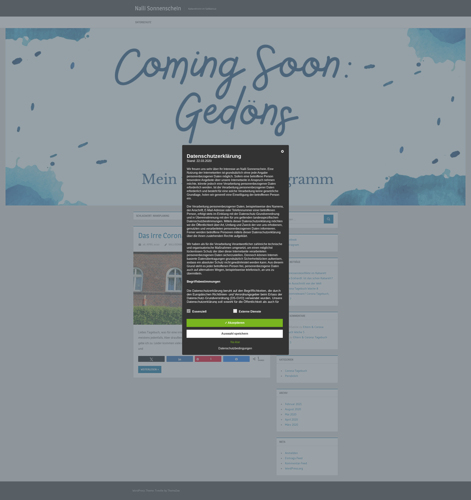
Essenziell (199, 311)
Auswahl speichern (234, 333)
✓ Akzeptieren (235, 323)
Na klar (235, 342)
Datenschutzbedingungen (235, 348)
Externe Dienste (250, 311)
